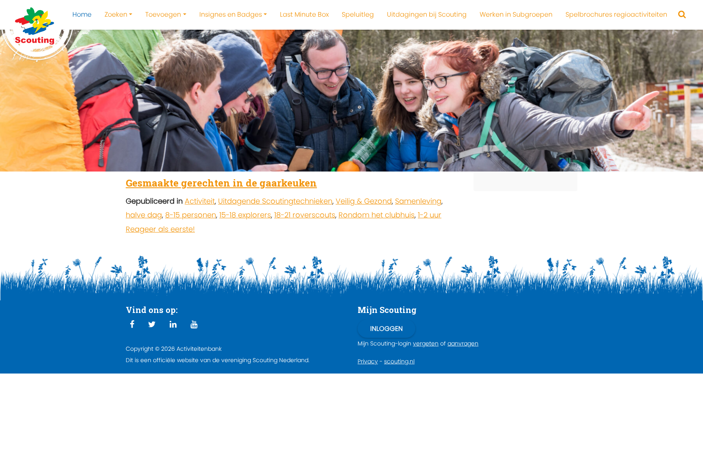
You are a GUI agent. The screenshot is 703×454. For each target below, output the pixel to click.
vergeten (426, 343)
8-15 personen (190, 215)
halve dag (144, 215)
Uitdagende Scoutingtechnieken (275, 201)
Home (82, 14)
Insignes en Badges (230, 14)
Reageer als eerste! (160, 229)
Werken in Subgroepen (516, 14)
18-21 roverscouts (304, 215)
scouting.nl (399, 361)
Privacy (368, 361)
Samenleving (418, 201)
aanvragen (463, 343)
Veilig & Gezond (364, 201)
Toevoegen (163, 14)
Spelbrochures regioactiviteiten (616, 14)
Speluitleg (358, 14)
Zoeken (116, 14)
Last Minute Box (304, 14)
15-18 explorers (245, 215)
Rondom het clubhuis (376, 215)
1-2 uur (429, 215)
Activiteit (200, 201)
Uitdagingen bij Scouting (427, 14)
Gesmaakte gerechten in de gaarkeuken (221, 182)
